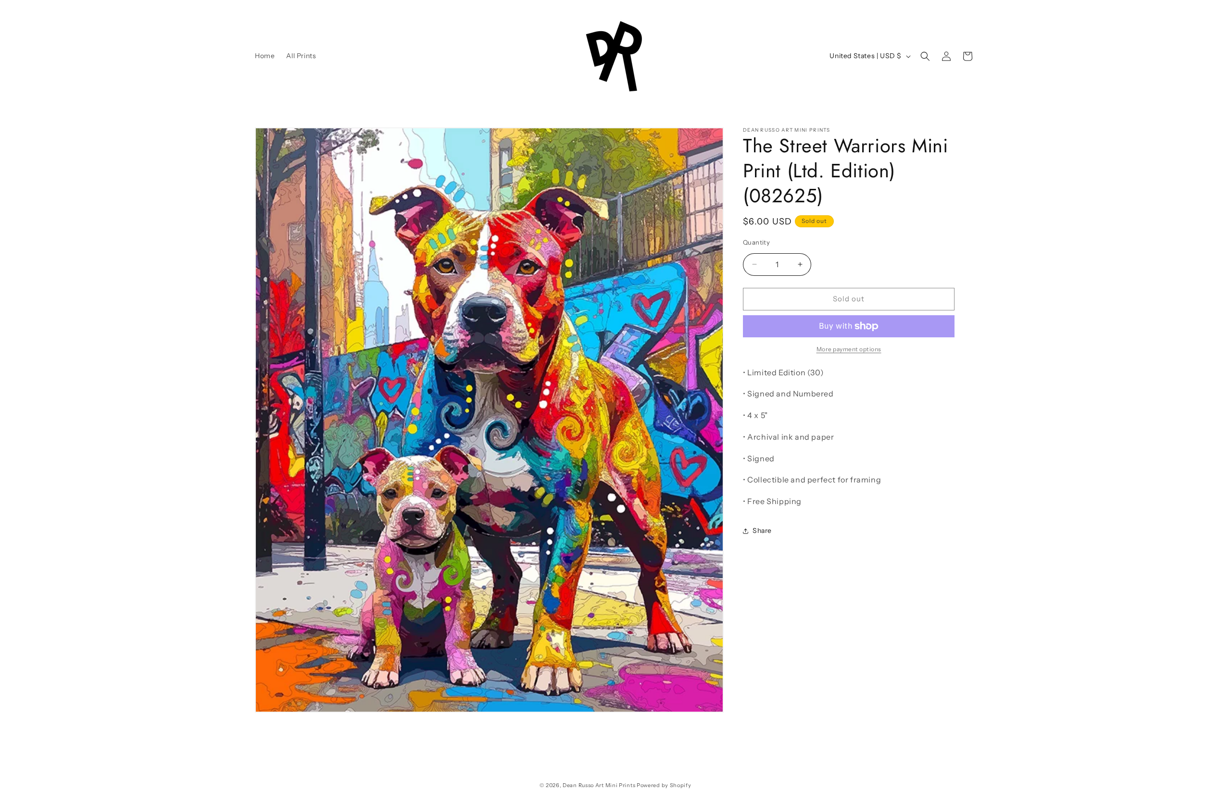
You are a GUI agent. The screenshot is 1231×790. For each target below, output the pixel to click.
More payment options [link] (848, 349)
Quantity (756, 242)
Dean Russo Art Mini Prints (599, 785)
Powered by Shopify (664, 785)
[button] (925, 56)
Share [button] (762, 530)
